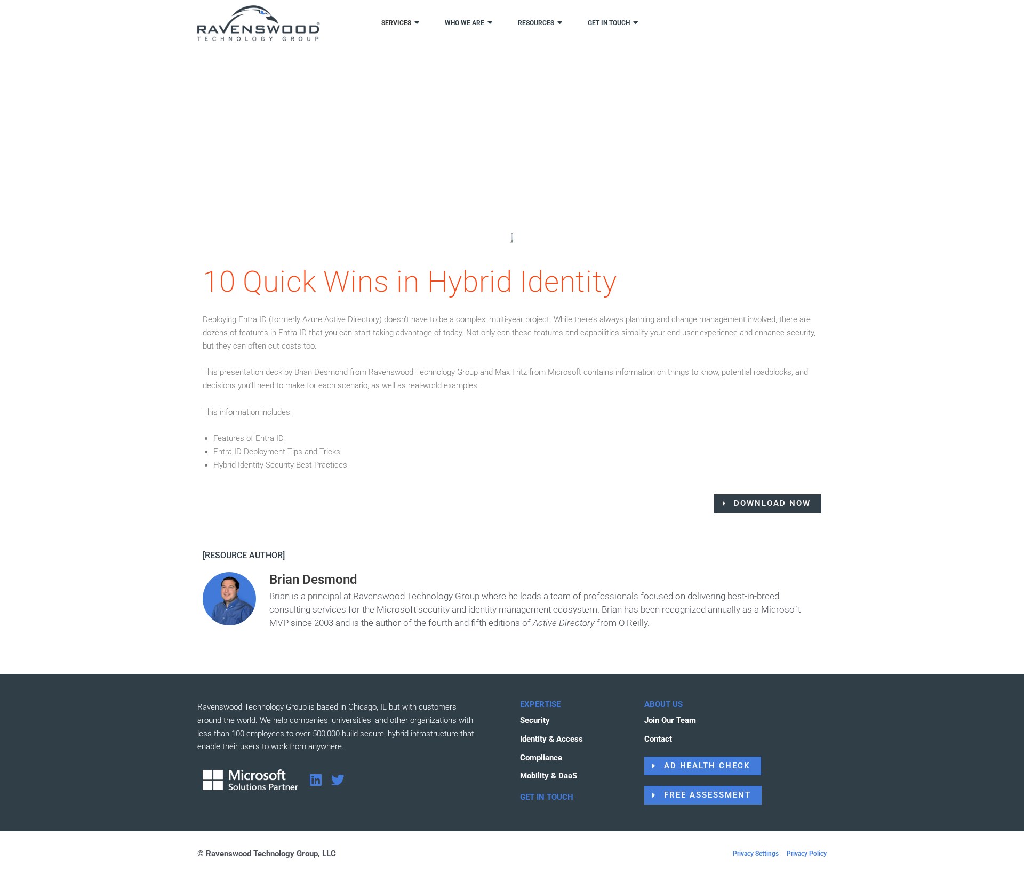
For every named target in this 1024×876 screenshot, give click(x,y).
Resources (536, 23)
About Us (663, 704)
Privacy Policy (807, 853)
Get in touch (609, 23)
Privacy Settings (756, 853)
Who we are (464, 23)
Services (396, 23)
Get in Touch (546, 797)
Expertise (540, 704)
